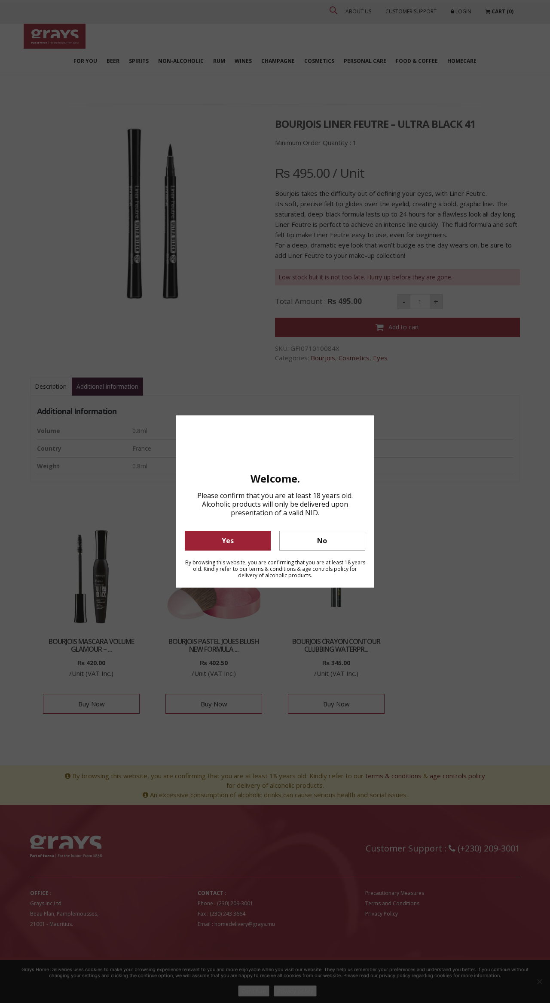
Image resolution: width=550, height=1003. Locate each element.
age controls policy (325, 569)
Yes (228, 540)
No (322, 540)
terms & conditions (272, 569)
